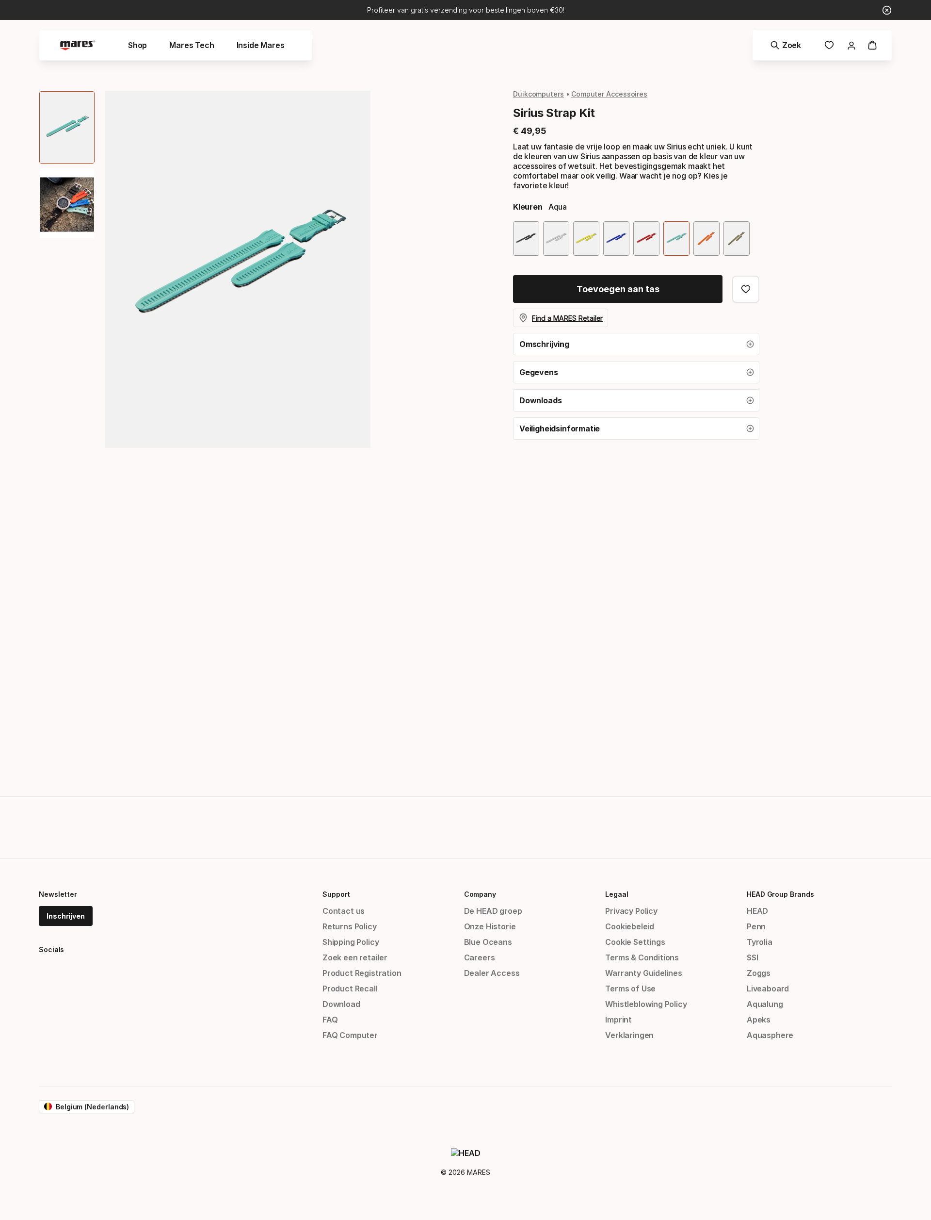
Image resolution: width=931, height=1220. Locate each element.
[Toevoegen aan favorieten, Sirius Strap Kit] (745, 289)
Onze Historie (490, 926)
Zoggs (758, 973)
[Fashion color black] (526, 238)
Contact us (343, 911)
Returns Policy (349, 926)
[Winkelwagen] (872, 45)
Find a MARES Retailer (567, 318)
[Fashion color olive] (736, 238)
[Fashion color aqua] (676, 238)
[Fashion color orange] (706, 238)
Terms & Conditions (642, 957)
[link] (829, 45)
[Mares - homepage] (77, 45)
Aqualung (765, 1004)
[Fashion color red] (646, 238)
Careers (479, 957)
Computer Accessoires (609, 94)
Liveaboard (768, 988)
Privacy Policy (631, 911)
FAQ (329, 1019)
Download (341, 1004)
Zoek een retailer (354, 957)
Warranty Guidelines (643, 973)
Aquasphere (770, 1035)
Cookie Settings (635, 942)
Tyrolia (759, 942)
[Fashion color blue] (616, 238)
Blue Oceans (488, 942)
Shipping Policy (350, 942)
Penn (756, 926)
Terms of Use (630, 988)
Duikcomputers (538, 94)
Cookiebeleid (629, 926)
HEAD (757, 911)
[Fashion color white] (556, 238)
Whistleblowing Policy (646, 1004)
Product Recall (350, 988)
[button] (636, 344)
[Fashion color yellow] (586, 238)
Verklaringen (629, 1035)
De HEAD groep (493, 911)
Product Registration (361, 973)
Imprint (618, 1019)
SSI (752, 957)
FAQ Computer (350, 1035)
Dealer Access (492, 973)
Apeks (758, 1019)
